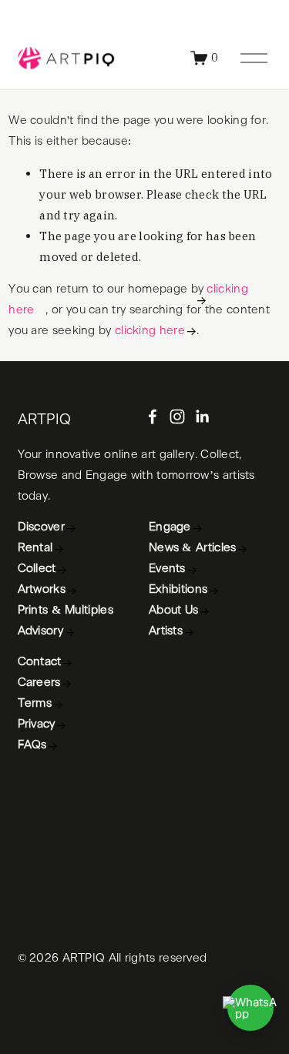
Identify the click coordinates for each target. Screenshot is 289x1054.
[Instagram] (177, 416)
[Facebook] (152, 416)
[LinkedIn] (202, 416)
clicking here (150, 330)
